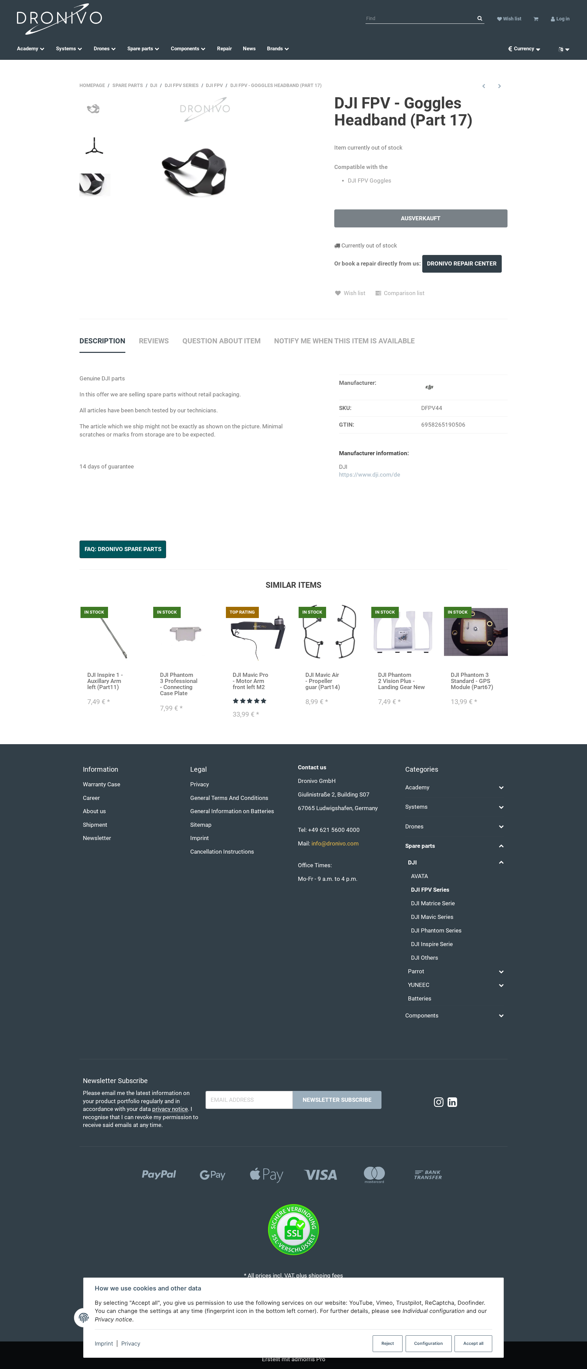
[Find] (479, 18)
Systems (416, 807)
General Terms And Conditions (229, 798)
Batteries (419, 998)
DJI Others (424, 958)
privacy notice (170, 1109)
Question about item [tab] (221, 341)
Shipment (95, 825)
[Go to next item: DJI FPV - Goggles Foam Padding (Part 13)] (500, 86)
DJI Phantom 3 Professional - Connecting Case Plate (178, 684)
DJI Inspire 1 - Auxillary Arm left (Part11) (105, 681)
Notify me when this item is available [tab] (344, 341)
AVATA (419, 876)
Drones (414, 826)
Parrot (416, 971)
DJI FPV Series (430, 890)
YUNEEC (418, 985)
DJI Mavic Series (432, 917)
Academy (417, 787)
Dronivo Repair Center (462, 263)
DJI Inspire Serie (432, 944)
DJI (412, 862)
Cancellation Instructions (222, 852)
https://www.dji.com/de (369, 475)
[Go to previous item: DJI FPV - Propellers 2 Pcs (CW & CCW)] (484, 86)
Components (422, 1015)
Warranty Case (101, 784)
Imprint (104, 1343)
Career (91, 798)
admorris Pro (308, 1359)
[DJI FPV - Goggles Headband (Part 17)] (203, 181)
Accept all (473, 1343)
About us (94, 811)
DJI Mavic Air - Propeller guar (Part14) (322, 681)
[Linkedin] (452, 1102)
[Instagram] (439, 1102)
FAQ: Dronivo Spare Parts (123, 549)
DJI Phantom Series (436, 930)
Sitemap (201, 825)
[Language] (561, 49)
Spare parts (420, 846)
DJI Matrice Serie (433, 903)
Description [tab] (102, 341)
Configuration (428, 1343)
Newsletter (97, 838)
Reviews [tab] (154, 341)
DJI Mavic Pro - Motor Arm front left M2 (250, 681)
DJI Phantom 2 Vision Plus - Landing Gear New (401, 681)
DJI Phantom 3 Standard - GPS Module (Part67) (472, 681)
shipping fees (325, 1275)
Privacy (130, 1343)
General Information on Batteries (232, 811)
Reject (387, 1343)
